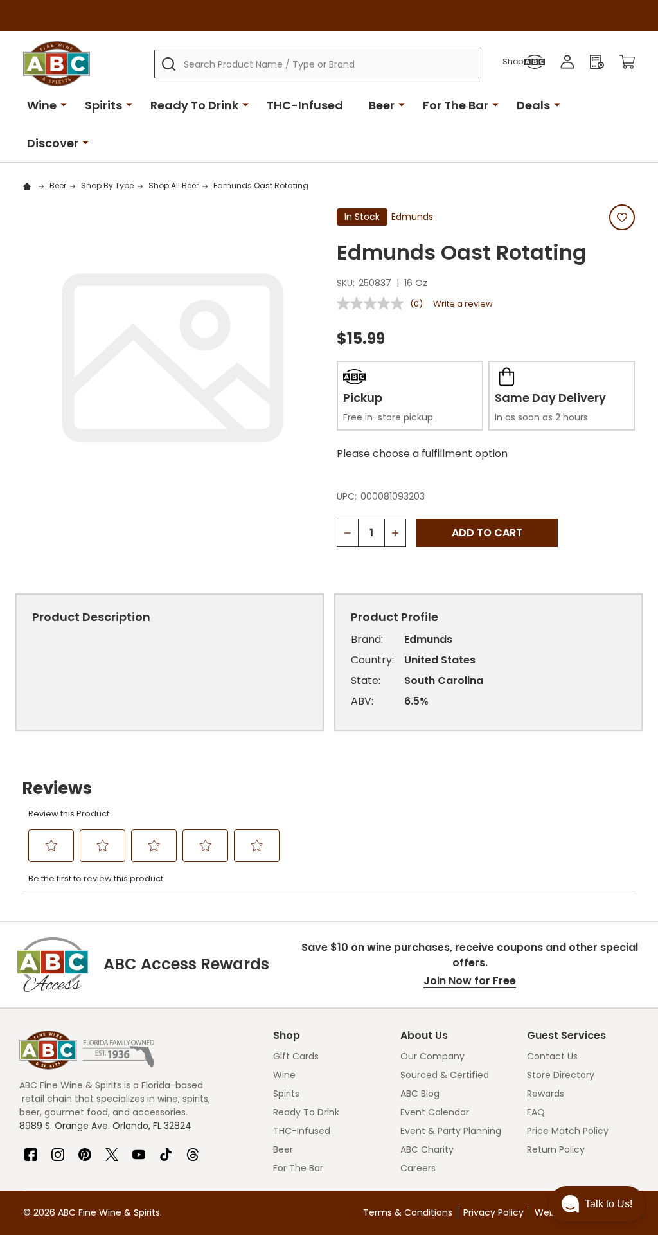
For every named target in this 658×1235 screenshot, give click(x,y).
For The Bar (455, 105)
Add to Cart (487, 532)
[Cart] (627, 61)
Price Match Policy (568, 1130)
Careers (418, 1168)
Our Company (432, 1056)
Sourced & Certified (444, 1074)
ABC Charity (427, 1149)
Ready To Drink (194, 105)
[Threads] (192, 1149)
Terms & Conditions (407, 1212)
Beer (382, 105)
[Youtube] (138, 1149)
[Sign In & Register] (567, 62)
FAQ (536, 1112)
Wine (42, 105)
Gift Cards (296, 1056)
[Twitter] (111, 1149)
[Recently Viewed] (597, 62)
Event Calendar (434, 1112)
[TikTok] (165, 1149)
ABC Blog (420, 1093)
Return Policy (556, 1149)
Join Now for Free (469, 980)
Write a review (463, 304)
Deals (533, 105)
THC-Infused (305, 105)
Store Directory (560, 1074)
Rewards (545, 1093)
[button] (597, 1204)
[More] (63, 104)
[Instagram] (57, 1149)
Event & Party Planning (450, 1130)
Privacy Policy (493, 1212)
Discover (52, 143)
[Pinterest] (84, 1149)
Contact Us (552, 1056)
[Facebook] (30, 1149)
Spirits (103, 105)
